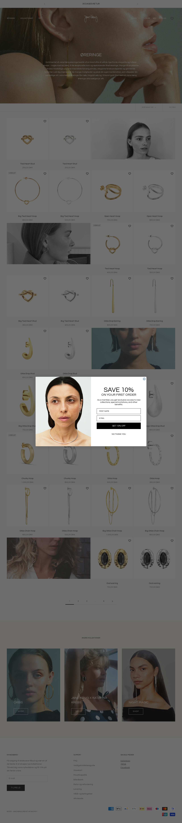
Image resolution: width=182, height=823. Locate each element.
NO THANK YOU (119, 434)
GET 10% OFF (118, 426)
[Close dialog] (144, 379)
